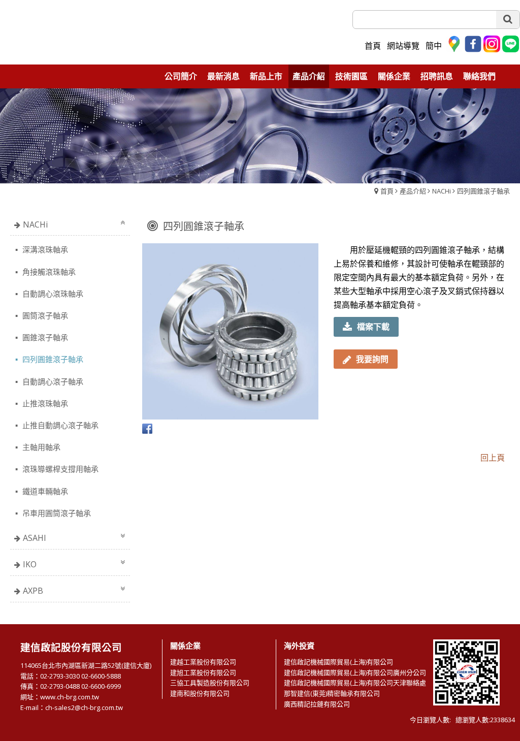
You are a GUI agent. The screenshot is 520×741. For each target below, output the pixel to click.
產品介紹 (413, 191)
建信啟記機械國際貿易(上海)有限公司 (338, 661)
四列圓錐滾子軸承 (483, 191)
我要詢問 (372, 359)
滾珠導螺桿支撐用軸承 (59, 469)
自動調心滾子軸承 (51, 381)
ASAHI (34, 537)
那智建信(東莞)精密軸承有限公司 (332, 693)
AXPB (33, 590)
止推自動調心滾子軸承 (59, 425)
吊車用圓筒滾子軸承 (55, 513)
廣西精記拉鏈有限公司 (317, 703)
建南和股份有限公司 (200, 693)
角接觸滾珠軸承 (48, 272)
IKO (30, 564)
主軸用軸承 (40, 447)
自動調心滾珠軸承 (51, 293)
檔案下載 (373, 326)
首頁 (387, 191)
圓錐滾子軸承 (44, 337)
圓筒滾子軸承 (44, 315)
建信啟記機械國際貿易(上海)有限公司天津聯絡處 (355, 682)
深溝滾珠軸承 (44, 249)
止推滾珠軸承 (44, 403)
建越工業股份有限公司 (203, 661)
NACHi (441, 191)
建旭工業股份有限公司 (203, 672)
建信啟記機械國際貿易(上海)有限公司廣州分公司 (355, 672)
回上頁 (492, 457)
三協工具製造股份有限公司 (209, 682)
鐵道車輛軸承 (44, 491)
